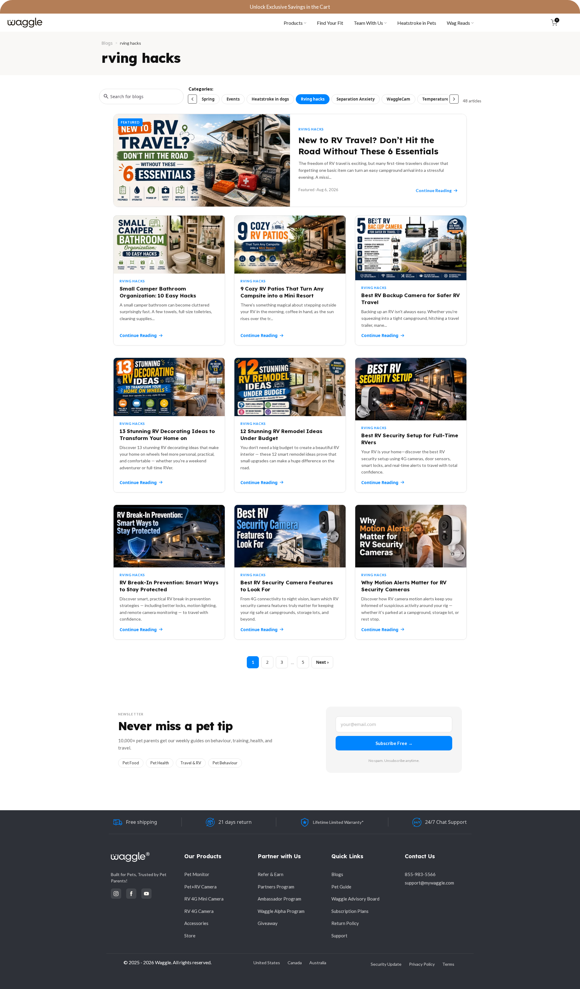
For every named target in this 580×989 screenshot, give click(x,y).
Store (189, 935)
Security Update (386, 964)
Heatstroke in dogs (270, 99)
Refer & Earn (270, 874)
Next (321, 662)
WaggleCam (398, 99)
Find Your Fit (330, 23)
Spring (208, 99)
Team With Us (368, 23)
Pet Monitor (196, 874)
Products (293, 23)
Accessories (196, 923)
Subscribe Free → (394, 743)
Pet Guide (341, 886)
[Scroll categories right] (454, 99)
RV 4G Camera (199, 911)
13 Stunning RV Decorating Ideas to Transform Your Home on (167, 434)
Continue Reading (138, 335)
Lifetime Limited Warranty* (338, 822)
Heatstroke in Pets (416, 23)
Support (339, 935)
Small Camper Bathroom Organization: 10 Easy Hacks (158, 292)
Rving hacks (312, 99)
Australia (317, 962)
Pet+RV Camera (200, 886)
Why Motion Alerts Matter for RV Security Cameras (403, 585)
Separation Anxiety (356, 99)
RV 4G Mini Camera (204, 898)
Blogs (107, 43)
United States (266, 962)
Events (233, 99)
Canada (295, 962)
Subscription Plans (350, 911)
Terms (448, 964)
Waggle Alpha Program (281, 911)
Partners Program (276, 886)
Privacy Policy (422, 964)
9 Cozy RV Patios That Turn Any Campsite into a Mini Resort (282, 292)
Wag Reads (458, 23)
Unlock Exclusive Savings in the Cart (290, 7)
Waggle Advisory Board (355, 898)
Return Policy (345, 923)
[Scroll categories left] (192, 99)
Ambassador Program (279, 898)
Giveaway (268, 923)
